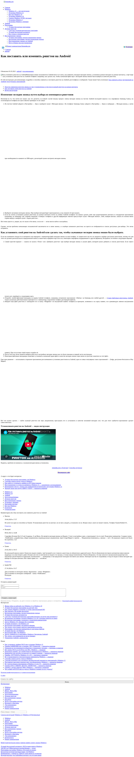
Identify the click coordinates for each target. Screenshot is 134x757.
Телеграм (128, 47)
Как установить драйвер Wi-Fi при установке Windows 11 (24, 644)
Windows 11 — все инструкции (19, 11)
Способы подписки (75, 468)
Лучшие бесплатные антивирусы (16, 615)
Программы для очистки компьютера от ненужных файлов (24, 629)
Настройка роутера (11, 504)
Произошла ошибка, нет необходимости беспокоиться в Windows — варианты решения (34, 651)
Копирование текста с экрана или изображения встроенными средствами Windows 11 (33, 486)
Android (7, 23)
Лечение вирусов (10, 29)
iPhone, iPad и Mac (11, 691)
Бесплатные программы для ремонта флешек (20, 625)
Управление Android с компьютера (16, 638)
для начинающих (28, 71)
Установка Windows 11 (16, 13)
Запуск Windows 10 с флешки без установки (19, 622)
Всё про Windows (10, 506)
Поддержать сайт (64, 472)
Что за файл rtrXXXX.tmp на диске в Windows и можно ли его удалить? (28, 669)
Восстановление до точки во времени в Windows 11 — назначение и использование (33, 485)
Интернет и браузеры (12, 703)
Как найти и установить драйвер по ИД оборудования (23, 483)
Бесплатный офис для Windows (15, 632)
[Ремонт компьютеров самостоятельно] (13, 2)
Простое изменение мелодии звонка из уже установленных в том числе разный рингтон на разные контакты (41, 87)
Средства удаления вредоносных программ (23, 30)
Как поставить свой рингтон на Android (18, 88)
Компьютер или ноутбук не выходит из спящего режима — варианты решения (31, 653)
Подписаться (5, 684)
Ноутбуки (8, 699)
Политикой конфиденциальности (72, 601)
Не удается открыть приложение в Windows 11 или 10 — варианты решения (30, 664)
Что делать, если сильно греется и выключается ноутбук (23, 627)
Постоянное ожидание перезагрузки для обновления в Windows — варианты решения (33, 662)
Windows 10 (9, 493)
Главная (7, 7)
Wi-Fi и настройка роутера (13, 701)
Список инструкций (7, 715)
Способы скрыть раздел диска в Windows (18, 481)
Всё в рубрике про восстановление (20, 43)
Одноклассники (10, 509)
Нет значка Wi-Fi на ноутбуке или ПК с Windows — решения (25, 650)
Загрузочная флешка (11, 497)
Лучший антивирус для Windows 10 (17, 623)
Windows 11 (8, 492)
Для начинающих (10, 705)
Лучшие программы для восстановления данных (25, 37)
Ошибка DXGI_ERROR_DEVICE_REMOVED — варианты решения (28, 666)
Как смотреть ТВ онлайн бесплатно (17, 611)
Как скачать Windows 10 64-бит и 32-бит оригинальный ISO (25, 609)
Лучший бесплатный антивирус (19, 32)
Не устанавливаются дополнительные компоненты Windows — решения (29, 657)
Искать (67, 682)
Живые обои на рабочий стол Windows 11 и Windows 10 (23, 606)
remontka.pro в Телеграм (60, 468)
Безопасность (9, 706)
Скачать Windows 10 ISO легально (20, 18)
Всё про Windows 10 (15, 14)
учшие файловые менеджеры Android (120, 298)
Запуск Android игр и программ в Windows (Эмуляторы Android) (26, 634)
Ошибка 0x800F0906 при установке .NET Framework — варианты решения (30, 646)
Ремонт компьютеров (12, 708)
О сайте (3, 675)
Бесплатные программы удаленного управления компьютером (25, 620)
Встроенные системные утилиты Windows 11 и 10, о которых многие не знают (31, 618)
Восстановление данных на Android (21, 41)
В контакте (8, 507)
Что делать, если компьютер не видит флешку (20, 636)
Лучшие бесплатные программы (19, 27)
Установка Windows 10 (16, 16)
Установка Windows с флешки (19, 21)
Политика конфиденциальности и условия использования (18, 672)
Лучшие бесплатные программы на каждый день (21, 608)
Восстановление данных (13, 36)
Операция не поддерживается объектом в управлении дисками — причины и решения (34, 648)
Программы (9, 25)
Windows (8, 9)
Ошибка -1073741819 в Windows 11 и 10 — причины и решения (26, 655)
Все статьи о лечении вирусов (19, 34)
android (19, 71)
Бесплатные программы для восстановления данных (26, 39)
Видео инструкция (11, 90)
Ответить (8, 526)
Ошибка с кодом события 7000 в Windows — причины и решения (27, 667)
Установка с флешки (11, 502)
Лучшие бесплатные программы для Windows (20, 479)
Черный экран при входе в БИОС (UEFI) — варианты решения (26, 488)
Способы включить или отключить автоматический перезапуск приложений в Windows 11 (35, 660)
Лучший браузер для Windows (15, 631)
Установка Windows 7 (16, 20)
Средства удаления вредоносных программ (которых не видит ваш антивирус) (31, 616)
